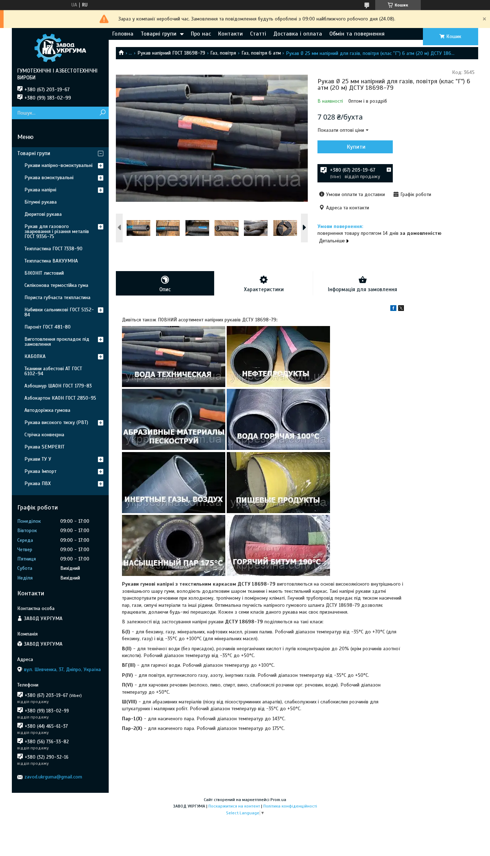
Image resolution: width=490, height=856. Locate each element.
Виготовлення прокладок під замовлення (56, 341)
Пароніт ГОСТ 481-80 (47, 327)
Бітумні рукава (40, 202)
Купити (356, 146)
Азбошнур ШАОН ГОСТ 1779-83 (58, 386)
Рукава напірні (40, 190)
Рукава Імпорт (40, 471)
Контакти (230, 33)
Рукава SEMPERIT (44, 447)
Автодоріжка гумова (47, 410)
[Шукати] (102, 113)
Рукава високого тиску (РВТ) (56, 422)
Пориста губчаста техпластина (57, 297)
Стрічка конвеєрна (44, 435)
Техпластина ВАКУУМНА (51, 261)
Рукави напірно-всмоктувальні (58, 165)
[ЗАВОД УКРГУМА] (60, 47)
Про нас (201, 33)
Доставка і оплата (297, 33)
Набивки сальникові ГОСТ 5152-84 (59, 312)
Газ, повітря (223, 53)
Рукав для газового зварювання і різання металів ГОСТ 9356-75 (56, 231)
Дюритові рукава (43, 214)
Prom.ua (278, 799)
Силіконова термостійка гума (56, 285)
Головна (122, 33)
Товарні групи (158, 33)
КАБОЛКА (35, 356)
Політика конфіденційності (290, 806)
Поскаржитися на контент (234, 806)
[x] (401, 309)
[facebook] (393, 309)
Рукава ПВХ (37, 483)
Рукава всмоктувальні (49, 178)
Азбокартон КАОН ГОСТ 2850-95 (60, 398)
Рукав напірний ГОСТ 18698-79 (171, 53)
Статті (258, 33)
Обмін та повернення (357, 33)
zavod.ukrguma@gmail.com (53, 777)
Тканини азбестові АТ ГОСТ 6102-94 (53, 371)
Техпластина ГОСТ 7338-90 (53, 249)
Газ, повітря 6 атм (261, 53)
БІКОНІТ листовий (44, 273)
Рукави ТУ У (37, 459)
